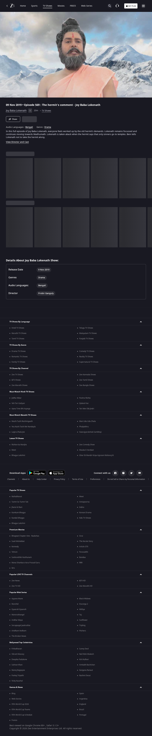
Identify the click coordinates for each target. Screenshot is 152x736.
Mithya (82, 609)
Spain (81, 693)
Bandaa (82, 557)
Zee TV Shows (17, 374)
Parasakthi (83, 552)
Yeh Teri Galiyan (18, 403)
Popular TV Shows (17, 490)
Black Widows (85, 598)
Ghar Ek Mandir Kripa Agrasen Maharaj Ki (96, 455)
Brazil (81, 709)
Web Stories (17, 698)
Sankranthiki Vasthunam (22, 557)
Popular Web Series (18, 592)
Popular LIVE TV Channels (21, 574)
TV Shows (47, 6)
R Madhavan (17, 648)
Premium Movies (17, 530)
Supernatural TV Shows (88, 362)
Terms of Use (77, 479)
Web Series (86, 6)
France (14, 720)
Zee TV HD (16, 586)
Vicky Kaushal (17, 681)
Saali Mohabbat (18, 541)
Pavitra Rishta (85, 398)
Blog (13, 693)
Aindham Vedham (19, 630)
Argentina (83, 698)
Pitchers (82, 630)
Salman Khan (17, 664)
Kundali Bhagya (18, 518)
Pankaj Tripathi (18, 675)
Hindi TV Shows (18, 328)
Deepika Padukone (19, 659)
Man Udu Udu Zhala (87, 421)
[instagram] (123, 473)
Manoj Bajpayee (18, 670)
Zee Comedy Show (87, 444)
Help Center (42, 479)
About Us (26, 479)
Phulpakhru (84, 426)
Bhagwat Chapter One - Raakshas (25, 536)
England (82, 704)
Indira (81, 507)
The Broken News (19, 636)
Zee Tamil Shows (86, 380)
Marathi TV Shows (19, 333)
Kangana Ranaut (86, 670)
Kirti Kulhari (84, 659)
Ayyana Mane (17, 598)
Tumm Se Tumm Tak (20, 502)
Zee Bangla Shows (86, 385)
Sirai (81, 536)
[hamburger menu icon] (143, 6)
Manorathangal (18, 614)
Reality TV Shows (86, 356)
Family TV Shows (18, 362)
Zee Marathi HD (85, 586)
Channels (11, 479)
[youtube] (139, 473)
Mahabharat (17, 496)
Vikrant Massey (18, 654)
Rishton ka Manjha (19, 444)
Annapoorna (84, 502)
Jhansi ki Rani (17, 507)
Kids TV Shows (85, 518)
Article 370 (83, 546)
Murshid (15, 604)
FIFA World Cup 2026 (20, 704)
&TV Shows (16, 380)
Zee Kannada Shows (87, 374)
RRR (80, 562)
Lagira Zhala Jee (18, 432)
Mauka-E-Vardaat (86, 450)
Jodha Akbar (17, 398)
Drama (47, 127)
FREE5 (73, 6)
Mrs (13, 568)
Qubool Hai (83, 403)
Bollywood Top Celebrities (21, 642)
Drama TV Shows (19, 351)
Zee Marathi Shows (19, 385)
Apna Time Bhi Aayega (21, 408)
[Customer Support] (117, 5)
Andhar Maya (17, 620)
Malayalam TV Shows (88, 333)
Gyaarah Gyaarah (19, 609)
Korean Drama (85, 512)
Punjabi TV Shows (86, 338)
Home (23, 6)
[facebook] (115, 473)
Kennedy (15, 546)
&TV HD (82, 580)
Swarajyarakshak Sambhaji (90, 432)
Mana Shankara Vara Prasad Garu (26, 562)
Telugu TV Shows (86, 328)
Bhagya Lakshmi (18, 455)
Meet (14, 450)
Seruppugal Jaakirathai (21, 625)
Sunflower (83, 620)
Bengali (29, 127)
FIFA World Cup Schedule (22, 715)
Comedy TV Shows (86, 351)
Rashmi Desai (85, 675)
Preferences (95, 479)
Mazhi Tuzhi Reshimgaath (22, 421)
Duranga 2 (83, 604)
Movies (61, 6)
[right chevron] (9, 178)
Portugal (82, 715)
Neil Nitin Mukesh (86, 654)
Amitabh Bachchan (87, 664)
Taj (80, 614)
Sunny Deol (84, 648)
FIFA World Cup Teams (21, 709)
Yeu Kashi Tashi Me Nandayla (24, 426)
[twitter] (131, 473)
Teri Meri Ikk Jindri (86, 408)
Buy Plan (132, 6)
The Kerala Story (86, 541)
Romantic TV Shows (20, 356)
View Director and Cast (17, 142)
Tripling (82, 625)
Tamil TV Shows (18, 338)
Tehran (14, 552)
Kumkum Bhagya (19, 512)
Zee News (16, 580)
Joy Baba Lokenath (16, 110)
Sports (34, 6)
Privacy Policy (59, 479)
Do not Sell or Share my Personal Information (126, 479)
